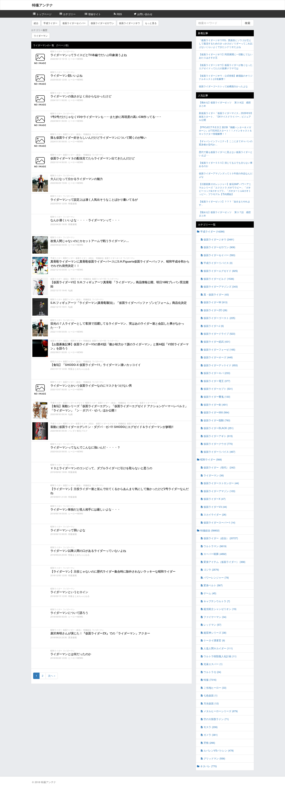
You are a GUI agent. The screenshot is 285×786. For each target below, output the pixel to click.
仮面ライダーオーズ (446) (218, 357)
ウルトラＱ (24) (212, 672)
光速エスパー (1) (213, 664)
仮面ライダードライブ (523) (219, 333)
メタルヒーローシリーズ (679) (221, 711)
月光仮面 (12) (211, 703)
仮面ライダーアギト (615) (218, 436)
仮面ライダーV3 (99, 278)
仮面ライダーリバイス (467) (219, 451)
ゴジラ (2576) (211, 569)
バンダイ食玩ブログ (77, 430)
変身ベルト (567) (213, 585)
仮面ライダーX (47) (214, 499)
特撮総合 (87, 134)
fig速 (70, 290)
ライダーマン (41, 35)
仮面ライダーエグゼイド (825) (221, 271)
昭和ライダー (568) (211, 459)
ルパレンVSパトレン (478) (219, 750)
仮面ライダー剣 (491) (216, 404)
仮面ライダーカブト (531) (218, 388)
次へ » (51, 675)
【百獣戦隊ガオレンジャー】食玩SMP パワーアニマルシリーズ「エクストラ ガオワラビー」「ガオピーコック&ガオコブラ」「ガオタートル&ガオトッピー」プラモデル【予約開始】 (225, 188)
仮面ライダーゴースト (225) (219, 318)
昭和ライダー (56, 51)
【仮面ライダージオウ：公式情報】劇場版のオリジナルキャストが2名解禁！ (225, 77)
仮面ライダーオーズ (113, 258)
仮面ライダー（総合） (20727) (221, 538)
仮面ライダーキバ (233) (217, 373)
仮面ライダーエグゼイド (73, 402)
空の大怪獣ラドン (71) (216, 719)
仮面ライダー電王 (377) (217, 381)
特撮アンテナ (42, 5)
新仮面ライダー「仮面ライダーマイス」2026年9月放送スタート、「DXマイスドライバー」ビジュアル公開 (225, 116)
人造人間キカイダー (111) (218, 648)
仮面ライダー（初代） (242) (219, 467)
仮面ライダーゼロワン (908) (219, 247)
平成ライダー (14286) (212, 231)
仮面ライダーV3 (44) (215, 507)
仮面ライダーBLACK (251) (218, 428)
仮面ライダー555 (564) (216, 412)
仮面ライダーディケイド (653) (221, 365)
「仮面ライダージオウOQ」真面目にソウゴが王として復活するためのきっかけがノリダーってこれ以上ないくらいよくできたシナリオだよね (225, 43)
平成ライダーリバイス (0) (218, 263)
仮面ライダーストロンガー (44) (221, 483)
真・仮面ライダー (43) (216, 294)
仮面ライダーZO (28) (215, 310)
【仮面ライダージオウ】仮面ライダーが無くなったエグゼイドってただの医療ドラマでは (225, 66)
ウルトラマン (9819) (215, 546)
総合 (36, 23)
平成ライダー (50, 23)
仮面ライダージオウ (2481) (219, 239)
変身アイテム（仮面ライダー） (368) (224, 562)
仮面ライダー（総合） (72, 134)
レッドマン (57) (212, 624)
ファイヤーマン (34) (215, 617)
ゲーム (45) (210, 593)
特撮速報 (72, 203)
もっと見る (151, 23)
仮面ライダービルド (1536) (219, 279)
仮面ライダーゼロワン (102, 23)
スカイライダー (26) (215, 514)
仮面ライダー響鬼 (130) (217, 396)
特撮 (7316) (210, 679)
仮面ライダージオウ (129, 23)
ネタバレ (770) (208, 766)
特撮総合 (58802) (209, 530)
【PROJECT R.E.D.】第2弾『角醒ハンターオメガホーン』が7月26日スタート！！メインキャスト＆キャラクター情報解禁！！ (225, 130)
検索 (247, 23)
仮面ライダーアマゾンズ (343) (221, 286)
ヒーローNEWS (75, 58)
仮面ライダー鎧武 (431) (217, 341)
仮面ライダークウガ (148, 402)
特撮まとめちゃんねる (79, 368)
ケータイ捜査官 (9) (214, 640)
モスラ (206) (211, 727)
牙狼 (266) (209, 743)
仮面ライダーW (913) (215, 302)
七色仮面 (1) (210, 695)
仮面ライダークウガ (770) (218, 444)
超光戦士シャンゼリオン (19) (220, 609)
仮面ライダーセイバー (74, 23)
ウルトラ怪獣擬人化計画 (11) (220, 656)
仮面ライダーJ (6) (214, 326)
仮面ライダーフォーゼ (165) (219, 349)
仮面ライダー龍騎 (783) (217, 420)
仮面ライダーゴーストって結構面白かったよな (223, 86)
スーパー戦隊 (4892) (215, 554)
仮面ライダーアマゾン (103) (219, 491)
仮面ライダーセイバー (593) (219, 255)
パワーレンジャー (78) (216, 577)
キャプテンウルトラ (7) (217, 601)
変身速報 (72, 637)
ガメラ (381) (211, 735)
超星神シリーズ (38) (215, 632)
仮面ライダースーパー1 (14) (219, 522)
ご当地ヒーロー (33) (215, 687)
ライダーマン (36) (214, 475)
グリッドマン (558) (214, 758)
